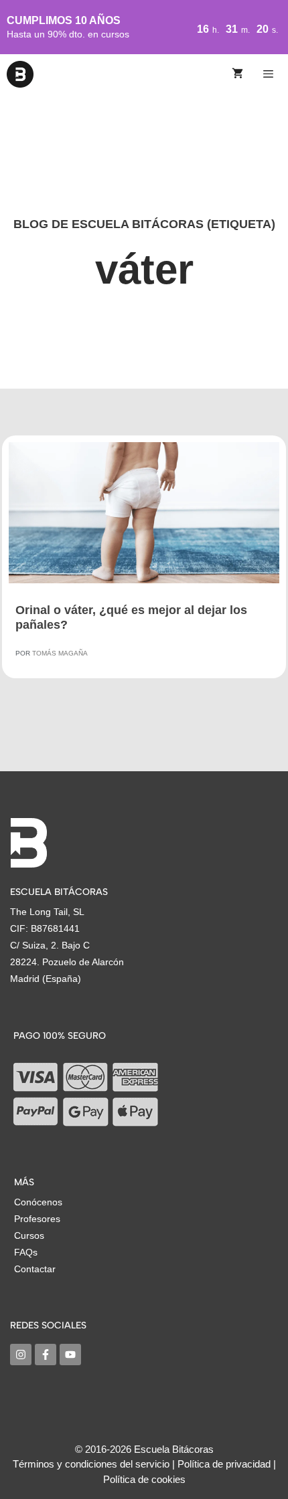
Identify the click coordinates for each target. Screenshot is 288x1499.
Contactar (35, 1269)
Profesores (37, 1218)
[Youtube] (70, 1354)
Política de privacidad (224, 1464)
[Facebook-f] (45, 1354)
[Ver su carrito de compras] (237, 74)
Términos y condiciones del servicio (91, 1464)
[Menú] (270, 74)
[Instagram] (20, 1354)
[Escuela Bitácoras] (20, 74)
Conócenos (38, 1202)
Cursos (29, 1235)
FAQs (26, 1252)
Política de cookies (144, 1479)
